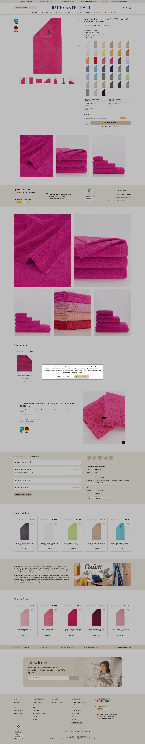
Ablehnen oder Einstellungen (64, 376)
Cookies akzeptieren (82, 377)
